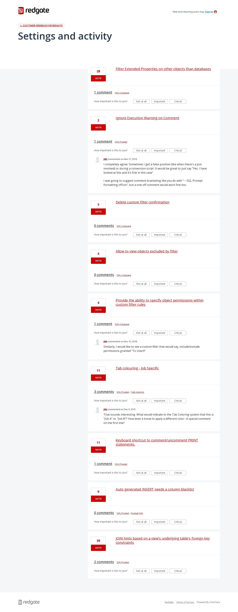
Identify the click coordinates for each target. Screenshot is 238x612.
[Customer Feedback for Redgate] (33, 10)
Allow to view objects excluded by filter (147, 251)
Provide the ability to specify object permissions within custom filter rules (160, 302)
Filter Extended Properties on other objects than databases (163, 68)
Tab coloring (137, 392)
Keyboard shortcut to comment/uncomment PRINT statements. (157, 442)
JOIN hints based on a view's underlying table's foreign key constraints (163, 540)
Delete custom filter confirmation (142, 202)
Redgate (169, 602)
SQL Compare (122, 92)
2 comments (104, 561)
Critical (180, 102)
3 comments (104, 391)
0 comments (104, 225)
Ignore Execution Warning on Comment (147, 118)
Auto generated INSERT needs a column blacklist (155, 489)
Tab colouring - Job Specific (137, 368)
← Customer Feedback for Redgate (41, 25)
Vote (98, 78)
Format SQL (137, 513)
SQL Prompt (121, 141)
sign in (209, 11)
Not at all (143, 102)
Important (161, 102)
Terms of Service (185, 602)
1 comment (103, 92)
